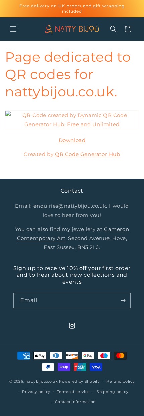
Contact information (75, 401)
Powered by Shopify (79, 381)
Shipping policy (113, 391)
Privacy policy (36, 391)
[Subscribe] (123, 300)
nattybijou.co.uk (41, 381)
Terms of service (73, 391)
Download (72, 140)
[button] (13, 29)
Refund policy (120, 381)
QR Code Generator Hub (87, 154)
